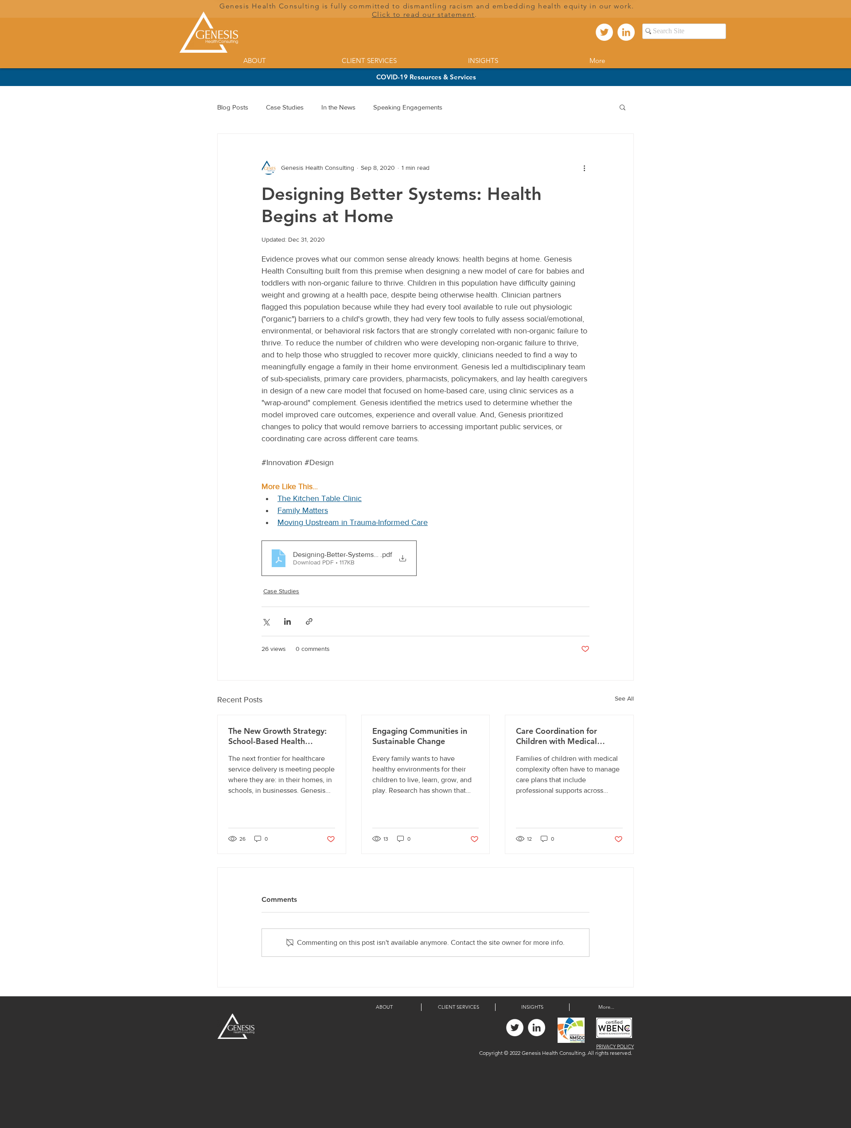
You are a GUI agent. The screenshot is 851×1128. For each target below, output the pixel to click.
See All (624, 698)
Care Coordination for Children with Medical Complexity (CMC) (556, 736)
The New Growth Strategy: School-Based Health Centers (277, 736)
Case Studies (285, 107)
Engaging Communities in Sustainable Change (419, 736)
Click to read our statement (423, 14)
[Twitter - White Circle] (604, 32)
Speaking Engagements (407, 107)
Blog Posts (232, 107)
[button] (622, 106)
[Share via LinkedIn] (287, 621)
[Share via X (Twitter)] (266, 621)
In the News (338, 107)
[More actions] (584, 167)
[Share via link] (309, 621)
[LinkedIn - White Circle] (626, 32)
